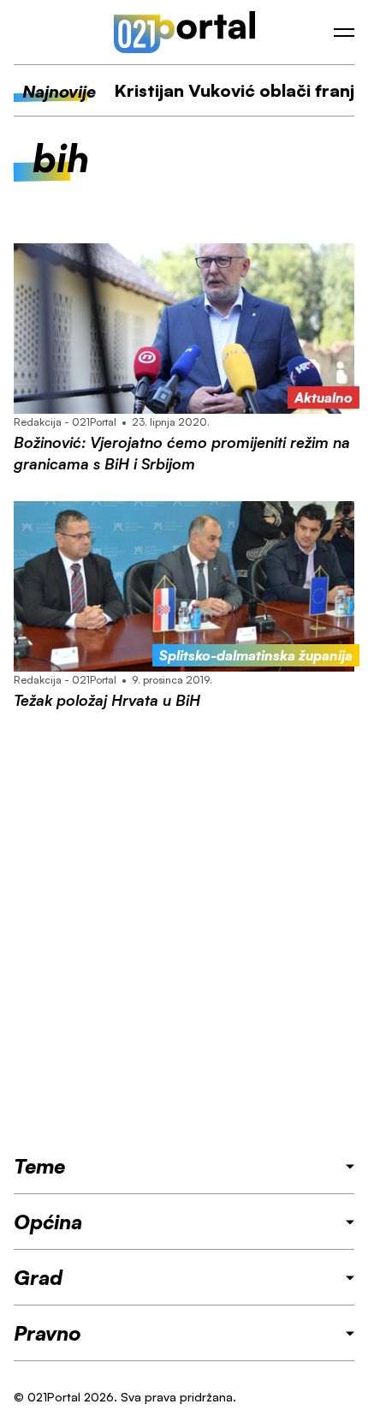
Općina (48, 1221)
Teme (39, 1166)
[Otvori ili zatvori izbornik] (344, 32)
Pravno (47, 1333)
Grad (38, 1277)
